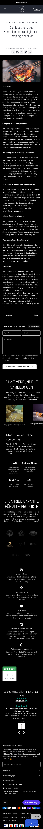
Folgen (35, 315)
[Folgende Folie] (37, 415)
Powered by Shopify (24, 814)
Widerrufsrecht (24, 817)
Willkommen (11, 22)
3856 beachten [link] (9, 678)
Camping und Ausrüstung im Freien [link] (14, 425)
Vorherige (8, 315)
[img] (21, 698)
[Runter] (37, 764)
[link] (10, 533)
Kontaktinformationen (10, 820)
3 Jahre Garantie (21, 2)
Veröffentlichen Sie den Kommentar (18, 367)
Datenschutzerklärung (10, 817)
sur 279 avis (20, 701)
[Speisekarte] (5, 9)
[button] (36, 9)
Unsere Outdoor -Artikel (28, 22)
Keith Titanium (13, 814)
